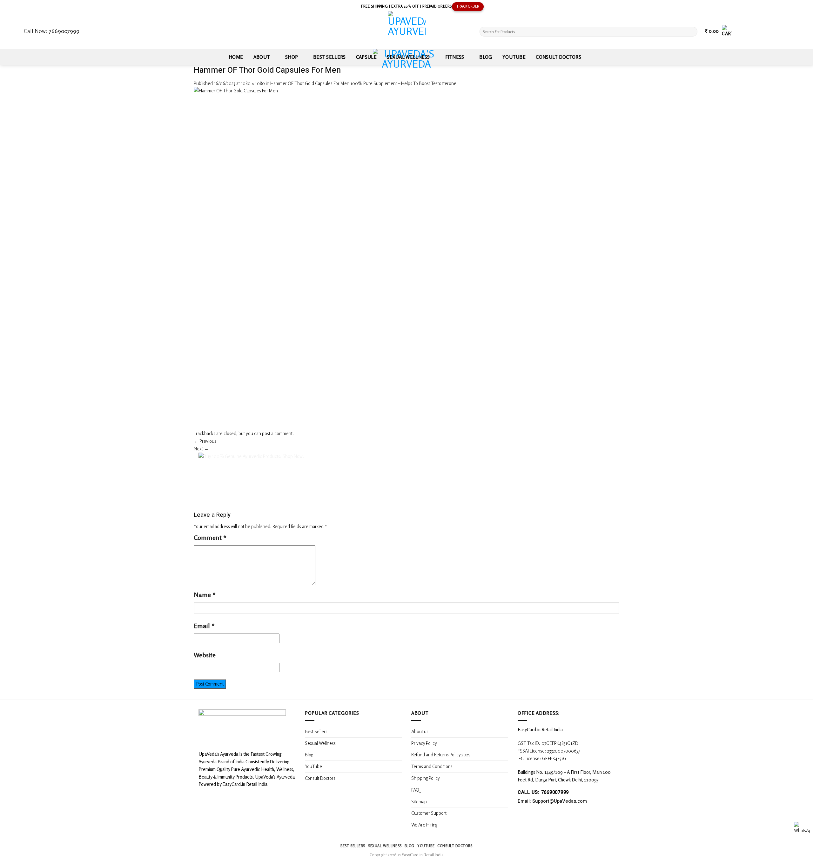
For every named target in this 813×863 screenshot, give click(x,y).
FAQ (415, 790)
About (261, 57)
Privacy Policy (424, 743)
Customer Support (429, 813)
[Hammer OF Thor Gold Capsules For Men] (365, 258)
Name (205, 595)
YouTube (514, 57)
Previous (205, 441)
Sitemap (419, 801)
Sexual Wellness (320, 743)
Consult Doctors (558, 57)
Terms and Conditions (432, 766)
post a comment (277, 433)
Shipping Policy (426, 778)
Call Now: (51, 30)
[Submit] (692, 32)
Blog (485, 57)
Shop (291, 57)
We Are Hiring (424, 824)
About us (419, 731)
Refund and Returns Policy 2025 (440, 754)
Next (201, 448)
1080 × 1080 (253, 83)
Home (236, 57)
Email (204, 626)
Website (205, 655)
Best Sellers (329, 57)
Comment (210, 537)
